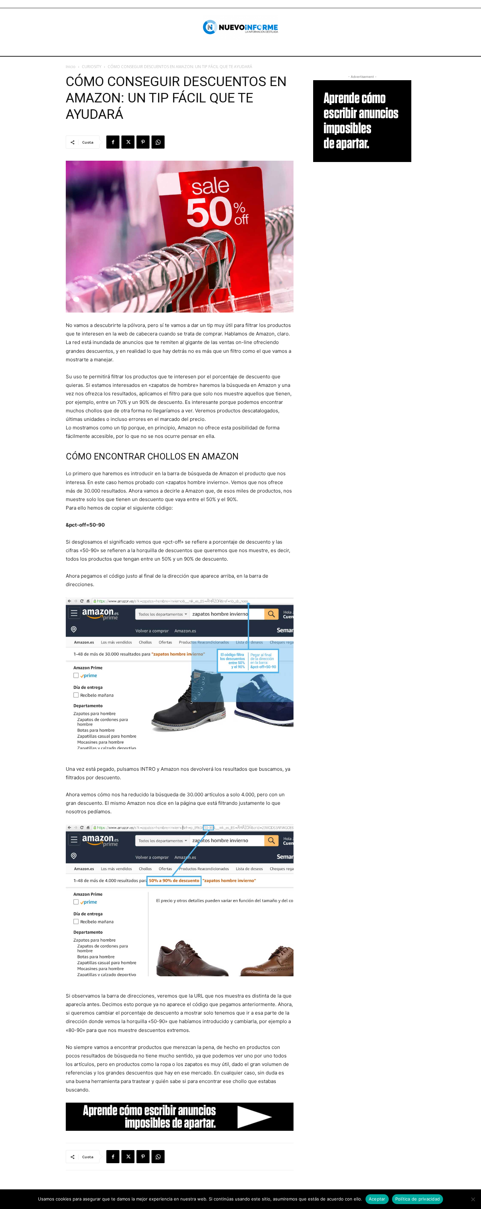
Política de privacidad (417, 1198)
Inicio (71, 66)
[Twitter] (127, 142)
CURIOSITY (91, 66)
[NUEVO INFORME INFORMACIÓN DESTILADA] (240, 27)
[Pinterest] (143, 142)
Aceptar (377, 1198)
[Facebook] (112, 142)
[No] (473, 1199)
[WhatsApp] (158, 142)
